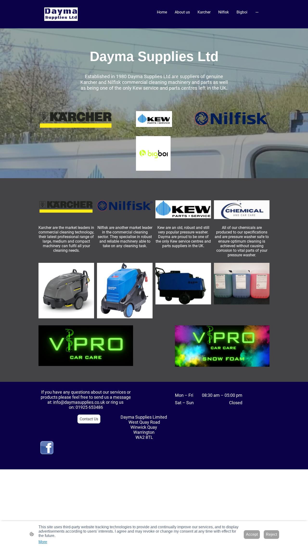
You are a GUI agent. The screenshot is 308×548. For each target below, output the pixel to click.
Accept (252, 534)
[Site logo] (61, 14)
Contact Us (89, 419)
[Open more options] (257, 12)
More (42, 542)
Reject (271, 534)
